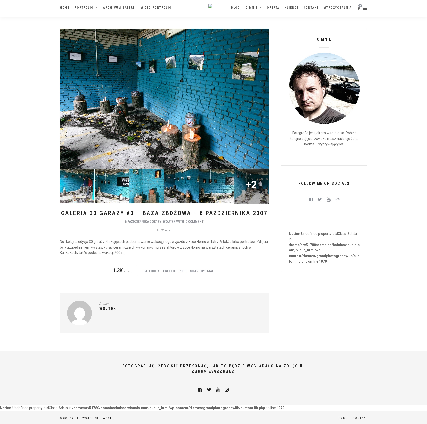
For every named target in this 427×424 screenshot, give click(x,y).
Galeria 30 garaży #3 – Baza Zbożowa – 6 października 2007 (164, 213)
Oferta (273, 7)
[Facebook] (311, 199)
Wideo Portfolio (156, 7)
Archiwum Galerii (119, 7)
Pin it (183, 271)
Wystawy (166, 230)
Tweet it (169, 271)
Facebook (151, 271)
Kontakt (311, 7)
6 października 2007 (141, 222)
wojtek (169, 222)
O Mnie (251, 7)
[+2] (251, 202)
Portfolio (84, 7)
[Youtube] (329, 199)
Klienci (291, 7)
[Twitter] (320, 199)
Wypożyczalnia (338, 7)
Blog (235, 7)
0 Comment (195, 222)
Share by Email (202, 271)
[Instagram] (337, 199)
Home (64, 7)
